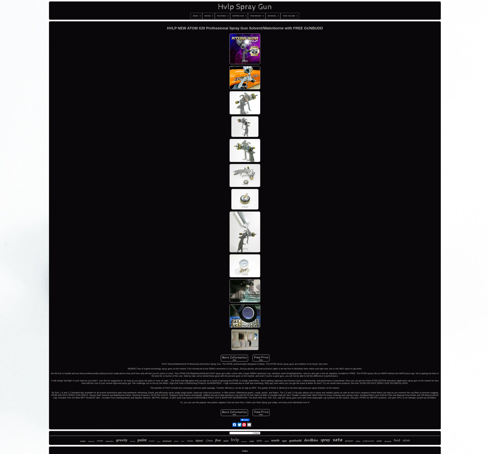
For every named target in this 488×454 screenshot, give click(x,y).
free (218, 440)
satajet (251, 441)
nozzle (275, 440)
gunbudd (295, 440)
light (284, 441)
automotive (109, 441)
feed (397, 440)
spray (325, 439)
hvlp (235, 439)
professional (368, 441)
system (176, 441)
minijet (83, 441)
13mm (209, 440)
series (379, 441)
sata (337, 439)
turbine (358, 441)
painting (132, 441)
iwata (100, 440)
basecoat (244, 441)
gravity (122, 440)
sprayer (349, 440)
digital (199, 440)
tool (182, 441)
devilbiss (311, 440)
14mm (190, 440)
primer (158, 441)
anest (267, 441)
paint (142, 440)
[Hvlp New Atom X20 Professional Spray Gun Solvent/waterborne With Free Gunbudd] (245, 49)
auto (259, 440)
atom (406, 440)
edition (91, 441)
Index (245, 451)
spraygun (387, 441)
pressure (167, 441)
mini (225, 440)
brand (151, 441)
